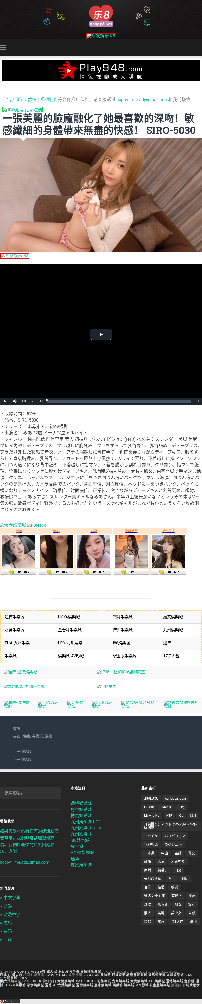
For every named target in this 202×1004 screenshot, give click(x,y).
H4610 (166, 807)
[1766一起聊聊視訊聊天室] (121, 672)
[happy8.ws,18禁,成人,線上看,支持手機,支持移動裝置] (100, 15)
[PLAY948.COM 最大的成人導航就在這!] (101, 78)
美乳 (161, 913)
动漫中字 (11, 914)
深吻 (48, 736)
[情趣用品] (106, 686)
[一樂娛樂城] (37, 525)
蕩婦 (147, 921)
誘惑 (161, 921)
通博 (75, 858)
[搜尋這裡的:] (30, 793)
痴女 (191, 904)
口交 (178, 870)
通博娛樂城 (81, 803)
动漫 (7, 906)
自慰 (191, 913)
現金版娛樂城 (160, 985)
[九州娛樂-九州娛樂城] (24, 686)
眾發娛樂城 (35, 985)
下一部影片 (22, 759)
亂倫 (147, 861)
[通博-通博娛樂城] (20, 672)
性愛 (161, 887)
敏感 (174, 887)
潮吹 (147, 904)
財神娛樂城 (81, 809)
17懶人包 (15, 975)
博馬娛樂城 (81, 815)
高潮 (193, 921)
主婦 (178, 853)
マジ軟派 (151, 844)
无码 (7, 923)
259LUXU (151, 798)
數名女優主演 (154, 896)
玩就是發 (193, 985)
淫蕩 (191, 896)
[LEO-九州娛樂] (102, 706)
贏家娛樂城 (81, 864)
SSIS (193, 815)
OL (181, 815)
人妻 (161, 861)
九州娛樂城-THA (86, 828)
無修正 (163, 904)
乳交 (191, 853)
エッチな (151, 836)
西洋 (7, 939)
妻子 (171, 879)
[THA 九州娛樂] (48, 706)
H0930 (149, 807)
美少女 (176, 913)
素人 (147, 913)
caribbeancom (175, 798)
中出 (164, 853)
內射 (147, 870)
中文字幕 (11, 897)
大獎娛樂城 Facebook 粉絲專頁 (84, 981)
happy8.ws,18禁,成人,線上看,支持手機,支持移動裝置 (57, 971)
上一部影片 (22, 751)
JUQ (181, 807)
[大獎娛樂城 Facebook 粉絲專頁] (28, 981)
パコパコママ (175, 836)
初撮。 (163, 870)
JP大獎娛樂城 (64, 985)
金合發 (77, 846)
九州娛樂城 (81, 834)
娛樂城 (118, 985)
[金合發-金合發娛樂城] (138, 706)
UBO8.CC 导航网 (97, 975)
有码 (16, 728)
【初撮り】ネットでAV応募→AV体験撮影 (170, 825)
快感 (26, 736)
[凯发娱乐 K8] (101, 35)
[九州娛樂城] (75, 706)
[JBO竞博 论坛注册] (22, 109)
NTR (169, 815)
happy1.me (56, 975)
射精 (185, 879)
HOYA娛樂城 (82, 852)
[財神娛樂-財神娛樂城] (181, 706)
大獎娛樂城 (139, 981)
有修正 (37, 736)
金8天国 (177, 921)
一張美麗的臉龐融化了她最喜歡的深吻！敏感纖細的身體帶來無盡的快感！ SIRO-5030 (99, 124)
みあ (16, 736)
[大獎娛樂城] (13, 525)
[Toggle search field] (199, 47)
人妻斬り (178, 861)
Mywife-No (152, 815)
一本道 (149, 853)
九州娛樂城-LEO (86, 821)
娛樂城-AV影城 (136, 985)
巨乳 (147, 887)
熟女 (178, 904)
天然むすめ (152, 879)
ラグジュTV (173, 844)
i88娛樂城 (80, 840)
